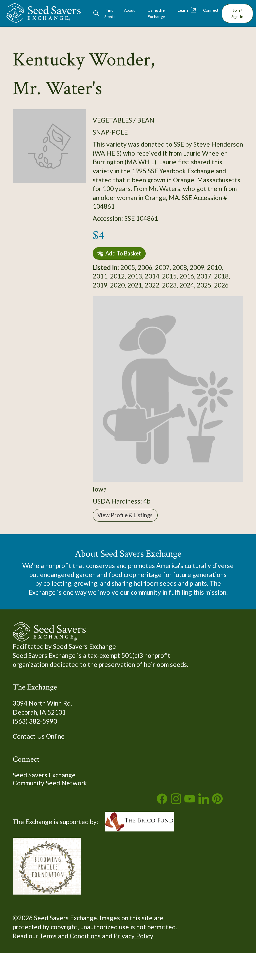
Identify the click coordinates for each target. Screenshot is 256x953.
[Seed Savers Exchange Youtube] (189, 801)
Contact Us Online (39, 736)
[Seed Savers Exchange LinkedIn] (203, 801)
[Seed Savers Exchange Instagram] (176, 801)
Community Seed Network (50, 783)
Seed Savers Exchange (44, 775)
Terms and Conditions (70, 936)
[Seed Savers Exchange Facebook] (162, 801)
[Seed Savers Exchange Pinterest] (217, 801)
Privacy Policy (133, 936)
